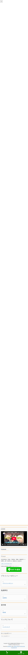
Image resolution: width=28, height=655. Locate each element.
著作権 (4, 612)
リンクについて (6, 626)
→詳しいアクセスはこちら (6, 563)
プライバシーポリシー (8, 583)
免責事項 (5, 597)
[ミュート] (23, 544)
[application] (14, 538)
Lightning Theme (16, 646)
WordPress (10, 646)
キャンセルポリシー (5, 636)
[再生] (2, 544)
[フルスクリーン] (25, 544)
